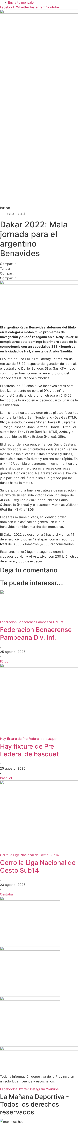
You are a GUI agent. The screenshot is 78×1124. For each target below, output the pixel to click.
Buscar (5, 207)
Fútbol (4, 661)
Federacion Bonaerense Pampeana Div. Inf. (36, 633)
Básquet (6, 778)
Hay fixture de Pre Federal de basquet (29, 750)
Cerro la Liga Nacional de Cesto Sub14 (38, 866)
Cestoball (7, 894)
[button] (39, 263)
